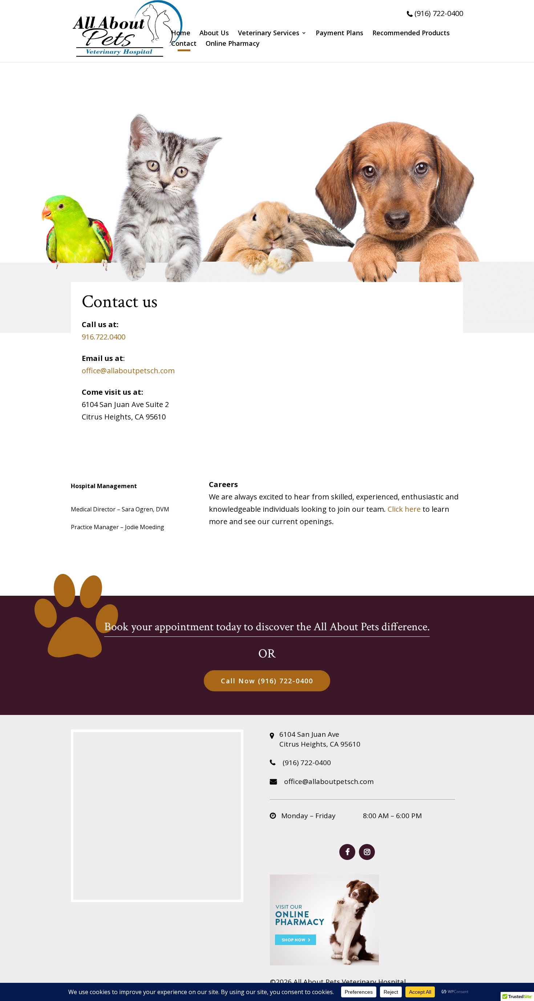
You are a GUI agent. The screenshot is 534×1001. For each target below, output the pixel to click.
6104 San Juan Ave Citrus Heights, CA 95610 (319, 739)
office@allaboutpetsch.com (128, 370)
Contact (184, 44)
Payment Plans (339, 33)
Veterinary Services (268, 33)
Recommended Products (411, 33)
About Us (214, 33)
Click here (404, 509)
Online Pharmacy (233, 44)
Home (180, 33)
